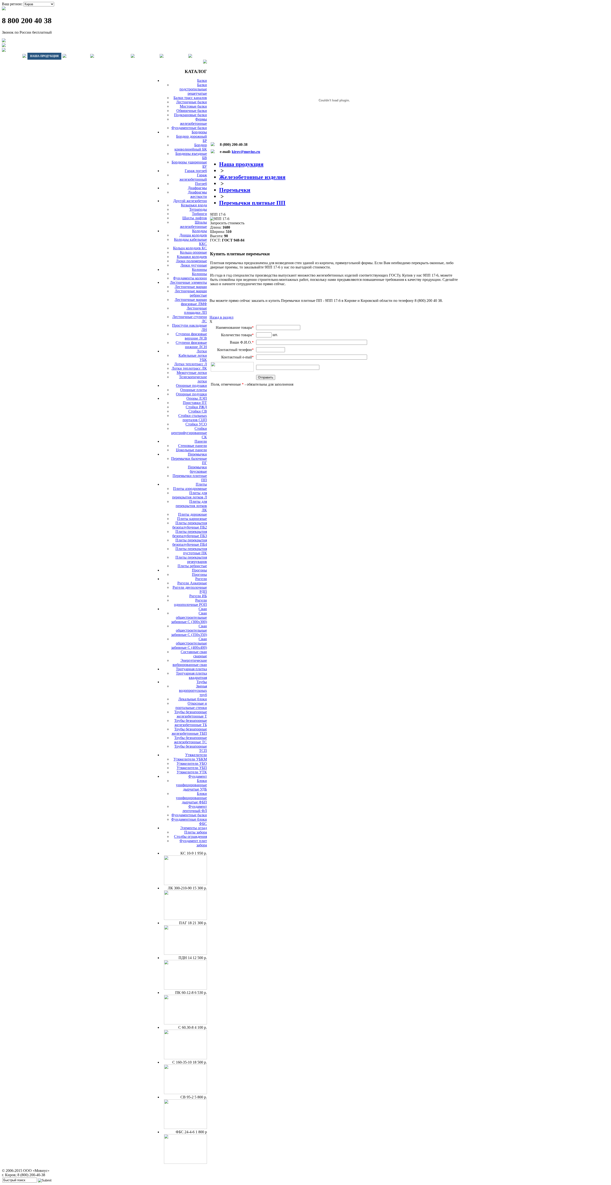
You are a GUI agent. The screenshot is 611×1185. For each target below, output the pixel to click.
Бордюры (199, 132)
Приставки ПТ (195, 403)
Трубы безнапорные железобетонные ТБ (190, 722)
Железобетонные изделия (252, 177)
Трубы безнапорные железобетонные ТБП (189, 731)
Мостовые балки (193, 106)
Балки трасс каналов (190, 98)
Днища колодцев (193, 235)
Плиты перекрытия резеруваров (191, 559)
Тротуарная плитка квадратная (191, 675)
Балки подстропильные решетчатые (193, 89)
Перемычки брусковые (197, 469)
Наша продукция (44, 56)
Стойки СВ (197, 411)
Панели (201, 441)
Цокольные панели (191, 450)
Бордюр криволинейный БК (190, 147)
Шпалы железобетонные (193, 224)
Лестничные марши (191, 287)
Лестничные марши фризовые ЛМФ (191, 302)
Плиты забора (195, 832)
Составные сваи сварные (194, 654)
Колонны (199, 269)
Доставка (78, 56)
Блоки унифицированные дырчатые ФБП (191, 798)
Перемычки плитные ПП (252, 203)
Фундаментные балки (189, 128)
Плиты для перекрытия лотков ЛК (191, 505)
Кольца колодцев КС (190, 248)
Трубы (201, 682)
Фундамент (197, 776)
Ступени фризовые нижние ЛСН (191, 345)
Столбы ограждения (190, 836)
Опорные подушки (191, 385)
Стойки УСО (196, 424)
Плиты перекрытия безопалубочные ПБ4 (189, 542)
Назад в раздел (221, 317)
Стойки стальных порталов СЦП (192, 418)
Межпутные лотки (192, 373)
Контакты (175, 56)
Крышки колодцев (192, 257)
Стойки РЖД (196, 407)
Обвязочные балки (191, 111)
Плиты (201, 484)
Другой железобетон (190, 201)
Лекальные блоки (192, 699)
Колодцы (199, 231)
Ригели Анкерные (192, 583)
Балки (202, 81)
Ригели (201, 579)
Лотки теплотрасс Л (190, 364)
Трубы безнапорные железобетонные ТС (190, 740)
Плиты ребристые (192, 566)
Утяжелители (196, 755)
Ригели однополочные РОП (190, 602)
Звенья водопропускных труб (193, 690)
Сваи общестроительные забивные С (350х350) (189, 630)
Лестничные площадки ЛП (195, 310)
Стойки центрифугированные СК (189, 432)
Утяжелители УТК (192, 772)
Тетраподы (198, 209)
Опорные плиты (193, 390)
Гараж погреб (196, 171)
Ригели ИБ (198, 596)
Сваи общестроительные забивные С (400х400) (189, 643)
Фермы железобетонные (193, 121)
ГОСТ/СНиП (147, 56)
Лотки (202, 351)
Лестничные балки (191, 102)
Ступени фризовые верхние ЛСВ (191, 336)
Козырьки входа (194, 205)
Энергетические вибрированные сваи (190, 662)
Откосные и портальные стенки (191, 705)
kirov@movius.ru (246, 152)
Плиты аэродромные (190, 489)
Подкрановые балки (190, 115)
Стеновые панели (192, 446)
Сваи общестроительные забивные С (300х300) (189, 617)
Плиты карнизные (192, 519)
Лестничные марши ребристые (191, 293)
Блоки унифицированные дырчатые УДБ (191, 785)
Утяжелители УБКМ (190, 759)
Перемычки (197, 454)
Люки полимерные (191, 261)
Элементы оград (193, 828)
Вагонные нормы (112, 56)
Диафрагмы (197, 188)
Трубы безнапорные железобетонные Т (190, 714)
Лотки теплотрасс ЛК (189, 368)
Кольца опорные (193, 252)
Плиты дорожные (192, 514)
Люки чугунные (193, 265)
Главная (12, 56)
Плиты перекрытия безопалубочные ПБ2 (189, 525)
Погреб (201, 184)
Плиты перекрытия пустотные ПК (191, 551)
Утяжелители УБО (192, 763)
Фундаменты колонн (190, 278)
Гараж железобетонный (193, 177)
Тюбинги (199, 214)
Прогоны (199, 570)
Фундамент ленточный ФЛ (194, 808)
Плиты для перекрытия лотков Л (189, 495)
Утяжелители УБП (192, 768)
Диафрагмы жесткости (197, 194)
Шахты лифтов (194, 218)
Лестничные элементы (188, 282)
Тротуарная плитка (191, 669)
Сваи (203, 609)
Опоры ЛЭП (196, 398)
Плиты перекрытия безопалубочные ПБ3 (189, 534)
